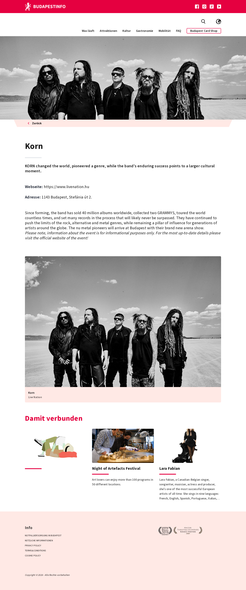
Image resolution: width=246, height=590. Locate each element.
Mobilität (165, 31)
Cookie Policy (33, 555)
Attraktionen (108, 31)
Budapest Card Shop (204, 31)
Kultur (126, 31)
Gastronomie (144, 31)
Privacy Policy (33, 545)
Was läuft (88, 31)
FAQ (178, 31)
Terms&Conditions (35, 550)
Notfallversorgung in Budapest (43, 535)
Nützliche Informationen (39, 540)
